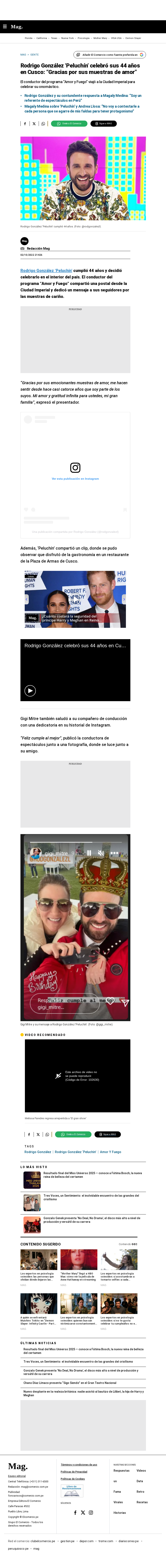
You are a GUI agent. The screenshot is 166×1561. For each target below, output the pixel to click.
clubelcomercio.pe (43, 1541)
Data (140, 1481)
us (115, 1481)
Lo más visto (34, 1167)
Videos (141, 1470)
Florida (28, 38)
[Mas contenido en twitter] (83, 1513)
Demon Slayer (133, 38)
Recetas (142, 1502)
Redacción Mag (38, 248)
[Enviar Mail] (23, 248)
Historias (120, 1512)
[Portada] (18, 1473)
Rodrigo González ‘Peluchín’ (75, 1152)
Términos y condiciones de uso (79, 1464)
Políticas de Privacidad (74, 1471)
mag (36, 1548)
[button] (30, 691)
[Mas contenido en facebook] (75, 1513)
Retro (140, 1491)
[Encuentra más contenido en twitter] (34, 123)
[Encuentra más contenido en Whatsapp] (43, 123)
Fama (117, 1491)
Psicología (83, 38)
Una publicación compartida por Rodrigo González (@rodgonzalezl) (75, 531)
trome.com (106, 1541)
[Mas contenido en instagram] (91, 1513)
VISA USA (116, 38)
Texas (54, 38)
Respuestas (122, 1470)
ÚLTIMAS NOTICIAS (38, 1343)
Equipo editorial (17, 1476)
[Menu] (7, 27)
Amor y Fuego (110, 1152)
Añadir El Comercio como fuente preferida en (110, 54)
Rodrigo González (37, 1152)
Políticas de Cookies (73, 1479)
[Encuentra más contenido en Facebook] (25, 123)
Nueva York (67, 38)
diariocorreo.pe (129, 1541)
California (41, 38)
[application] (75, 670)
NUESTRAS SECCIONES (125, 1465)
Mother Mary (100, 38)
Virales (118, 1502)
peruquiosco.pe (18, 1548)
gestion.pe (68, 1541)
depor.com (87, 1541)
